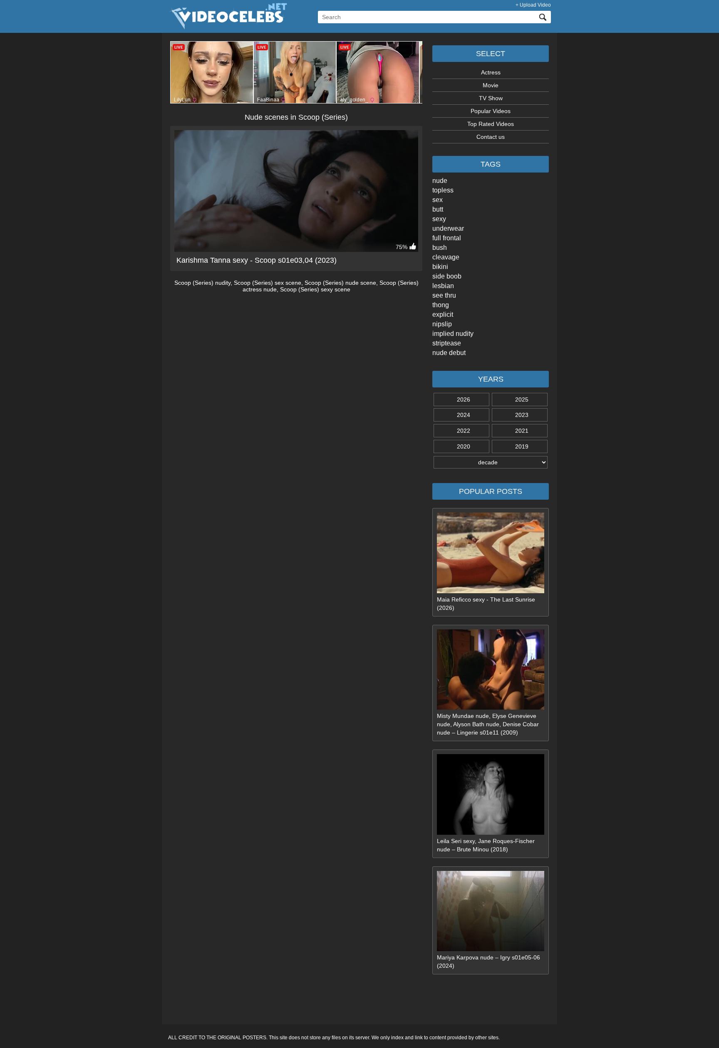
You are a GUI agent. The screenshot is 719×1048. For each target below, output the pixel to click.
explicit (442, 314)
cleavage (445, 257)
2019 (521, 446)
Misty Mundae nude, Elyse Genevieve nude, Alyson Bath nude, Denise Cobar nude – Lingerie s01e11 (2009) (488, 724)
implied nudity (453, 333)
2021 (521, 430)
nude (439, 180)
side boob (446, 276)
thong (440, 304)
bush (439, 247)
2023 (521, 415)
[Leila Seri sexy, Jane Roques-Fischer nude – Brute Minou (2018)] (490, 832)
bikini (440, 266)
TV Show (491, 98)
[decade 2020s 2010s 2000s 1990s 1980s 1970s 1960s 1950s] (490, 462)
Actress (491, 72)
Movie (490, 85)
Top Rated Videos (490, 124)
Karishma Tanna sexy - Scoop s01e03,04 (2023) (256, 260)
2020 (463, 446)
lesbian (443, 285)
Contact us (490, 136)
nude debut (449, 352)
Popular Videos (491, 111)
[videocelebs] (227, 27)
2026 (463, 399)
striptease (446, 343)
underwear (448, 228)
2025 (521, 399)
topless (443, 190)
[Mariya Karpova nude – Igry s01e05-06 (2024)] (490, 949)
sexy (439, 218)
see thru (444, 295)
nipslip (442, 324)
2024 (463, 415)
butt (437, 209)
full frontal (446, 238)
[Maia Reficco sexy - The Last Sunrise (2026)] (490, 591)
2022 (463, 430)
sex (437, 199)
